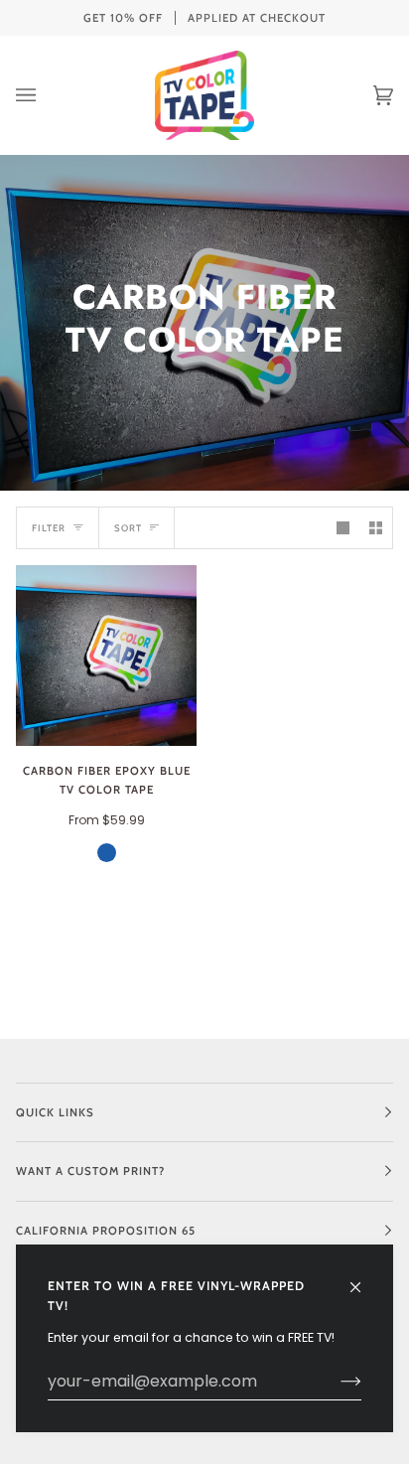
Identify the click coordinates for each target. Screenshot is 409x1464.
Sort (128, 527)
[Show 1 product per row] (343, 528)
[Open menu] (45, 95)
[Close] (364, 1278)
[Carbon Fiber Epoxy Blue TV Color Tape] (106, 655)
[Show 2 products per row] (375, 528)
